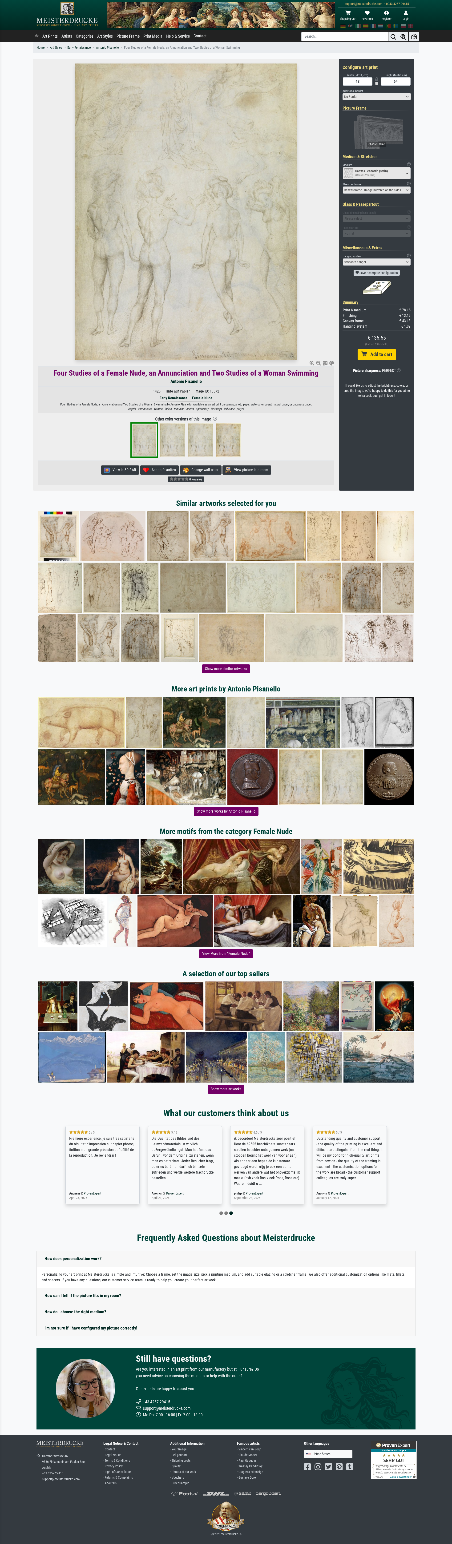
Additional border (353, 91)
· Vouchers (177, 1478)
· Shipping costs (180, 1461)
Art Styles (105, 36)
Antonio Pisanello (107, 48)
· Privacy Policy (113, 1466)
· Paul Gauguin (246, 1461)
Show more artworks (226, 1089)
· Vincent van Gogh (249, 1449)
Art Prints (50, 36)
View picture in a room (249, 470)
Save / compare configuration (378, 273)
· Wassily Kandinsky (249, 1466)
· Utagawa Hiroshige (250, 1472)
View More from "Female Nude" (226, 953)
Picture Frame (128, 36)
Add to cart (379, 354)
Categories (84, 36)
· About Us (110, 1483)
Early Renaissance (79, 48)
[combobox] (377, 96)
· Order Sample (179, 1483)
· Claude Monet (247, 1455)
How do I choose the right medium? (75, 1311)
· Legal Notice (112, 1455)
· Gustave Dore (246, 1478)
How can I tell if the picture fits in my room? (82, 1295)
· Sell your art (178, 1455)
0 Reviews (195, 479)
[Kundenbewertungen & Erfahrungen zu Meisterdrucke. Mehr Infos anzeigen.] (394, 1459)
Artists (66, 36)
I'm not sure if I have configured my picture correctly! (90, 1328)
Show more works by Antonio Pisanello (226, 811)
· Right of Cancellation (117, 1472)
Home (41, 48)
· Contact (109, 1449)
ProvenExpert (132, 1193)
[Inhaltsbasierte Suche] (403, 36)
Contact (200, 36)
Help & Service (178, 36)
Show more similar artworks (226, 669)
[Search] (393, 36)
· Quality (175, 1466)
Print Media (152, 36)
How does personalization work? (73, 1258)
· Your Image (178, 1449)
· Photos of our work (183, 1472)
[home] (36, 36)
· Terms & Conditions (116, 1461)
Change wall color (203, 470)
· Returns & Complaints (118, 1478)
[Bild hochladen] (414, 36)
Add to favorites (162, 470)
